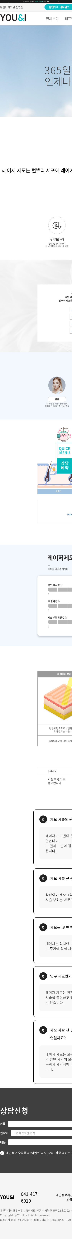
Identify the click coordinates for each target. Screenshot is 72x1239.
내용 (3, 1142)
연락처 (4, 1133)
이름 (3, 1123)
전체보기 (52, 18)
